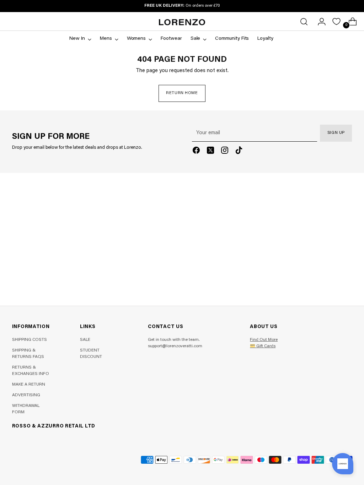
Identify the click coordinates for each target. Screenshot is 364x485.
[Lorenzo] (182, 22)
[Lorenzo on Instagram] (224, 151)
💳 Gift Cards (262, 346)
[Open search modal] (304, 22)
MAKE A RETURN (28, 384)
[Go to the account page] (319, 22)
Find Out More (264, 340)
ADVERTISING (26, 395)
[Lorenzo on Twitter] (210, 151)
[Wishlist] (336, 21)
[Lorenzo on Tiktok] (239, 151)
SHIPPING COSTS (29, 340)
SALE (85, 340)
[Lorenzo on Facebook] (196, 151)
